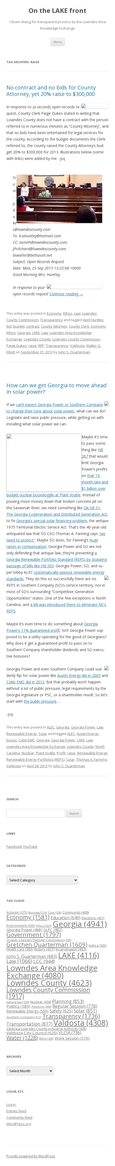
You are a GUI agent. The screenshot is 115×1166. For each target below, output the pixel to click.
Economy (54, 313)
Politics (18, 1006)
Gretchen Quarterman (46, 944)
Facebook (14, 846)
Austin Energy (87, 733)
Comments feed (19, 1117)
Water (22, 1037)
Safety (61, 1011)
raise (32, 345)
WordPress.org (18, 1123)
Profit (61, 753)
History (44, 949)
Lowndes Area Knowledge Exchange (35, 746)
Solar (43, 733)
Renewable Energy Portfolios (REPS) (35, 759)
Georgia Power (83, 727)
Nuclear (28, 753)
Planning (68, 1001)
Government (33, 934)
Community (76, 912)
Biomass (37, 912)
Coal (55, 912)
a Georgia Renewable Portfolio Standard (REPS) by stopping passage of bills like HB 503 (56, 559)
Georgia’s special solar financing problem (51, 520)
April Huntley (93, 319)
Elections (93, 918)
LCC (44, 961)
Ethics (67, 313)
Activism (16, 912)
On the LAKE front (57, 10)
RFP (41, 345)
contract (32, 326)
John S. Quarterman (74, 352)
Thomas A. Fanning (91, 759)
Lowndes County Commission (76, 339)
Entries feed (16, 1110)
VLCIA (70, 1032)
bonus (11, 740)
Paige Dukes (16, 345)
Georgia (23, 332)
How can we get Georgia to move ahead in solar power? (56, 388)
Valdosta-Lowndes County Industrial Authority (46, 1029)
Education (65, 918)
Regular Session (74, 1006)
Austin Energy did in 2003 (79, 675)
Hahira (98, 945)
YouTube (30, 846)
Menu (57, 42)
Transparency (51, 319)
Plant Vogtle (45, 753)
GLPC (52, 929)
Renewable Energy (21, 733)
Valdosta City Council (31, 1032)
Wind (46, 1038)
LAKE (36, 332)
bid (8, 326)
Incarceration (71, 949)
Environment (20, 925)
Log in (11, 1104)
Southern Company (23, 1017)
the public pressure (40, 701)
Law (77, 313)
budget (19, 326)
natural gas (17, 1002)
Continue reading (66, 293)
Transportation (29, 1024)
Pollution (41, 1007)
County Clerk (79, 326)
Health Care (19, 949)
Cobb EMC (26, 740)
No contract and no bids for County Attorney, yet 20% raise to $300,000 (51, 91)
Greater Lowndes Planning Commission (38, 940)
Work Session (72, 1038)
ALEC (51, 727)
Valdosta (77, 345)
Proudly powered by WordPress (30, 1156)
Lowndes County (37, 339)
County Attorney (54, 326)
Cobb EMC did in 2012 (25, 681)
